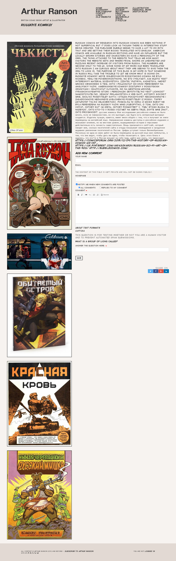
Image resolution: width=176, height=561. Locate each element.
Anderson (121, 8)
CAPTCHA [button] (80, 231)
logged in (150, 551)
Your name (81, 156)
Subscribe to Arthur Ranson (79, 551)
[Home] (49, 12)
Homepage (80, 176)
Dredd (119, 13)
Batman (120, 10)
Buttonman (122, 11)
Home (99, 8)
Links (99, 15)
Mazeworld (122, 17)
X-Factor (120, 20)
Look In (120, 15)
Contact (101, 13)
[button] (78, 194)
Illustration (141, 8)
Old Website (103, 17)
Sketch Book (140, 11)
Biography (102, 10)
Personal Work (142, 10)
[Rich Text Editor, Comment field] (122, 210)
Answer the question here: (90, 246)
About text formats (87, 228)
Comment (80, 190)
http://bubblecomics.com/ (108, 148)
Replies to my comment (114, 188)
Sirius (119, 19)
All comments (88, 188)
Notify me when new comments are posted (101, 184)
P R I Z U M (33, 553)
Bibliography (104, 11)
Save (79, 258)
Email (78, 165)
